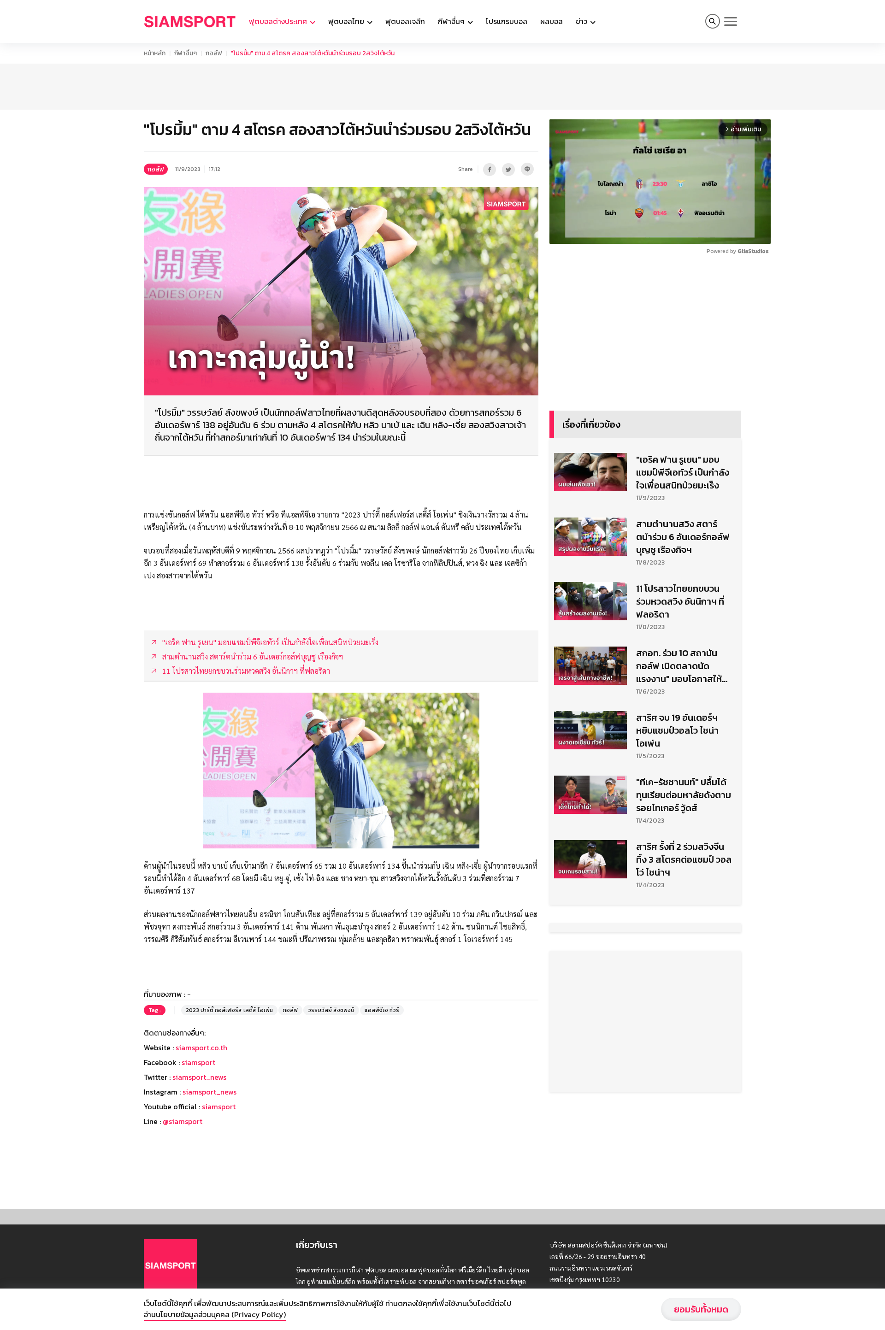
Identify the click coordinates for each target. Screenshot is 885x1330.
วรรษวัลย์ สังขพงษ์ (331, 1010)
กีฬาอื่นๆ (185, 53)
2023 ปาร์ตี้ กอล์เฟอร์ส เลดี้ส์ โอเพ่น (229, 1010)
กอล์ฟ (214, 53)
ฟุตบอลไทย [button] (347, 21)
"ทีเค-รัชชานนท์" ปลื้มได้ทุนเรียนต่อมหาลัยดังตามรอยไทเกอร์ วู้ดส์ (683, 795)
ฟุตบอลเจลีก (405, 21)
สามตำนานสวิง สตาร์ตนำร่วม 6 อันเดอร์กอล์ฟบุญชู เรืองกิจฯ (683, 537)
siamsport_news (199, 1077)
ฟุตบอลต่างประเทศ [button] (279, 21)
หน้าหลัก (154, 53)
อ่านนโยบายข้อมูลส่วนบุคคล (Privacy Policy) (215, 1314)
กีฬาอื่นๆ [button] (452, 21)
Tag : (154, 1010)
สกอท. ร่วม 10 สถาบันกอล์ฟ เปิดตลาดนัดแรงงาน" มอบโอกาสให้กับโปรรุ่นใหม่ (679, 666)
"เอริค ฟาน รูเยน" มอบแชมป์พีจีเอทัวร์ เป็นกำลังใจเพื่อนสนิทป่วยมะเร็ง (682, 472)
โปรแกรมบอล (506, 21)
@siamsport (182, 1121)
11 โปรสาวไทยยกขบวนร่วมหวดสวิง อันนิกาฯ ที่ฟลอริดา (680, 601)
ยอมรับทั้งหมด (701, 1309)
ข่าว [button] (582, 21)
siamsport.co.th (201, 1047)
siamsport (198, 1062)
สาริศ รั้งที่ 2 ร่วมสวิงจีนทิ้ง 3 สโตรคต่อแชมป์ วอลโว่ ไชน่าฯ (684, 859)
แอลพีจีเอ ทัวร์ (382, 1010)
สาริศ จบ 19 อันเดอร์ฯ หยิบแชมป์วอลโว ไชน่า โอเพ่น (677, 730)
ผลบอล (551, 21)
